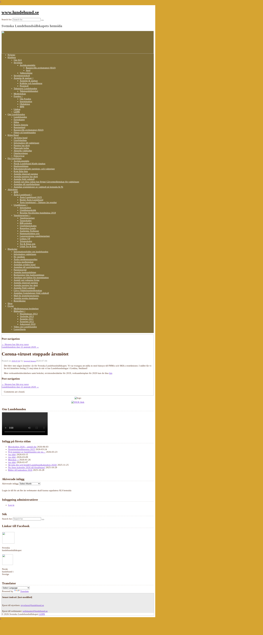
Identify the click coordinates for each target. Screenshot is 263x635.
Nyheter (11, 55)
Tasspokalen (26, 220)
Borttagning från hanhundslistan (29, 275)
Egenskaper (19, 119)
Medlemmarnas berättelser (26, 308)
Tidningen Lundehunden (25, 88)
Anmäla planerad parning (26, 174)
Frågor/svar (19, 156)
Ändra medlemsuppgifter (25, 259)
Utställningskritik (28, 210)
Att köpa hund (20, 137)
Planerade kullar (21, 148)
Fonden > (18, 96)
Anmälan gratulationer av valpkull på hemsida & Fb (38, 187)
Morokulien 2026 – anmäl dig (22, 447)
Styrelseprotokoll (22, 75)
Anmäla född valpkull (24, 179)
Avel (28, 70)
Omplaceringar (21, 153)
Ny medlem (19, 257)
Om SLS (18, 60)
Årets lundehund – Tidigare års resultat (38, 202)
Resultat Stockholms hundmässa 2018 (38, 213)
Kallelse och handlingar (31, 83)
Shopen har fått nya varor (15, 344)
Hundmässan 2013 (29, 314)
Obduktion (25, 104)
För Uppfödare (15, 158)
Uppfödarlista (20, 140)
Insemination (26, 101)
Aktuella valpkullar (23, 150)
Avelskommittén (27, 65)
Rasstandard (19, 127)
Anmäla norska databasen (26, 298)
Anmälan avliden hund (24, 264)
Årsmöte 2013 (26, 319)
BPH (22, 106)
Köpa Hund (13, 135)
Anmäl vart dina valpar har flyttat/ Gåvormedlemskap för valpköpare (46, 181)
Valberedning (26, 73)
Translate (24, 591)
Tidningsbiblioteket (29, 91)
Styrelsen (18, 62)
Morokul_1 (13, 459)
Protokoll (24, 86)
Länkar (17, 109)
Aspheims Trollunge (29, 231)
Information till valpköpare (26, 143)
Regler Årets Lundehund (31, 200)
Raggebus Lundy (28, 228)
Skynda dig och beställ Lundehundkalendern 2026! (32, 465)
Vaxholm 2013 (27, 316)
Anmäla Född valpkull (24, 288)
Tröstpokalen (26, 241)
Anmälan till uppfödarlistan (27, 184)
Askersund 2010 (27, 324)
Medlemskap (20, 93)
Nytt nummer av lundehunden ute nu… (27, 452)
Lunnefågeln (20, 329)
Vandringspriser (27, 218)
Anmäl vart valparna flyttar (26, 280)
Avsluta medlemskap (23, 262)
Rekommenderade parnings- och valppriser (34, 169)
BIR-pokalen (26, 223)
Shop (10, 303)
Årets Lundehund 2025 (31, 197)
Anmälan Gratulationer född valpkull (31, 293)
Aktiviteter (13, 189)
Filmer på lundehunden (25, 132)
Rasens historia (21, 125)
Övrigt (11, 306)
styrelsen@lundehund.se (32, 605)
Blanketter (12, 249)
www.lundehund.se (20, 12)
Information (25, 207)
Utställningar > (21, 205)
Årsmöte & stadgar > (23, 78)
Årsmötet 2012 (27, 321)
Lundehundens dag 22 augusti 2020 (20, 347)
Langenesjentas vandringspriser (35, 236)
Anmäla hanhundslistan (25, 272)
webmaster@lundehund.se (35, 611)
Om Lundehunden (16, 114)
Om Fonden (25, 99)
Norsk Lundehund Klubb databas (29, 163)
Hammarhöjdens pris (30, 233)
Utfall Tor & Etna (28, 246)
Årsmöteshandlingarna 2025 (21, 449)
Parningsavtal (20, 270)
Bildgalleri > (19, 311)
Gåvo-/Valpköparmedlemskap (28, 290)
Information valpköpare (25, 254)
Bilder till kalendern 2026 (20, 470)
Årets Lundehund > (23, 194)
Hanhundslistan (21, 166)
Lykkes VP (25, 238)
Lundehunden (20, 117)
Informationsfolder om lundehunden (31, 251)
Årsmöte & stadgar (29, 81)
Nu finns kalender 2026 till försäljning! (26, 467)
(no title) (12, 454)
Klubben (12, 57)
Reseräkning (20, 301)
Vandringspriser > (22, 215)
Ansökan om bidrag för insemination (31, 277)
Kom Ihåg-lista (21, 171)
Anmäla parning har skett (26, 176)
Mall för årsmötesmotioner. (26, 295)
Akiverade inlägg (10, 483)
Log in (11, 505)
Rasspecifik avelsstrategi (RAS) (41, 68)
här (110, 373)
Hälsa (16, 122)
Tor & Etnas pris (27, 244)
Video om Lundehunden (25, 326)
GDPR (17, 112)
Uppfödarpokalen (28, 226)
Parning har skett (22, 145)
